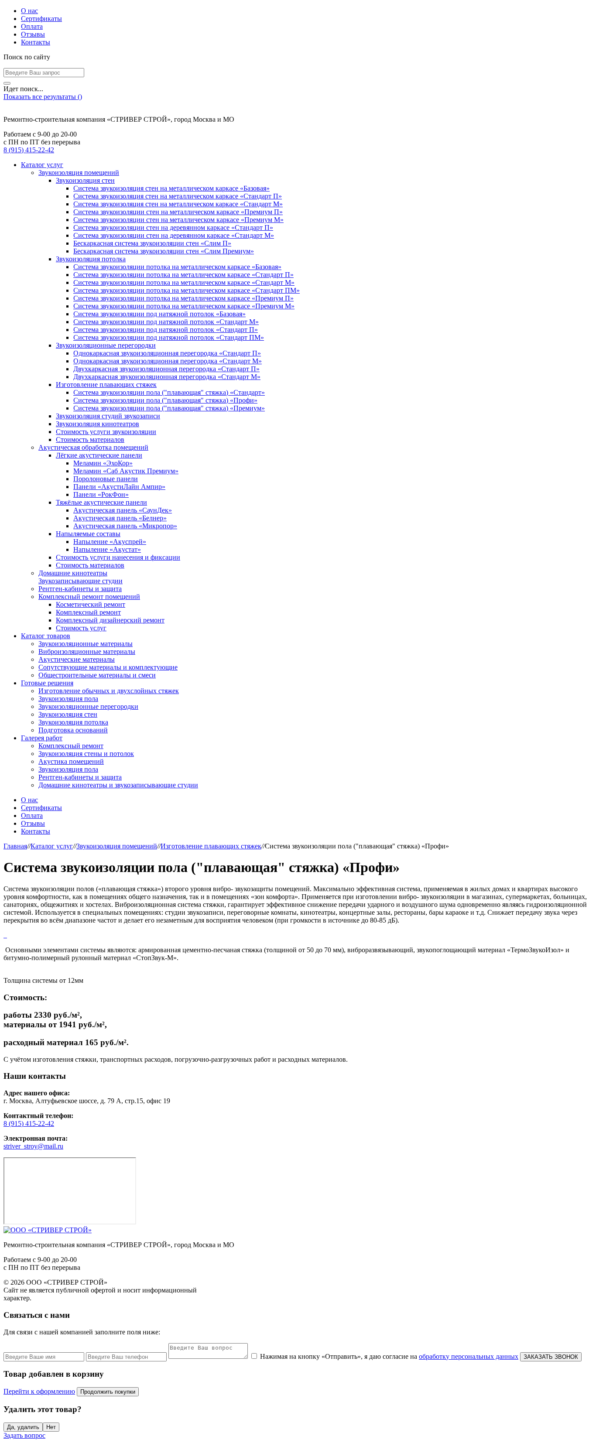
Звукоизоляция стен (85, 180)
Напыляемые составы (88, 533)
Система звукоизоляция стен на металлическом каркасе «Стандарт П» (177, 196)
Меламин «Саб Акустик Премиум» (125, 471)
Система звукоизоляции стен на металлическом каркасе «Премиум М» (178, 219)
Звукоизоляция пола (68, 698)
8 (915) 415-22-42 (28, 150)
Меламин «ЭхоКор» (103, 463)
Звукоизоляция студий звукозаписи (108, 416)
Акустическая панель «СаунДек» (122, 510)
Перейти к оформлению (39, 1391)
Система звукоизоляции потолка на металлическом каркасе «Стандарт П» (183, 274)
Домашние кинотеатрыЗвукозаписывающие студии (80, 577)
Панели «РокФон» (101, 494)
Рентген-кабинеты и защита (80, 588)
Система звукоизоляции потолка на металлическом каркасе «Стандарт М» (184, 282)
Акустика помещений (71, 761)
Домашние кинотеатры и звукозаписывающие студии (118, 785)
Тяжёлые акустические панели (101, 502)
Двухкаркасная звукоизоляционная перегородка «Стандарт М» (166, 376)
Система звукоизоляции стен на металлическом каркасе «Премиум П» (178, 211)
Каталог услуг (42, 164)
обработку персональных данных (468, 1356)
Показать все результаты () (42, 96)
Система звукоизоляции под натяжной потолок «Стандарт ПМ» (168, 337)
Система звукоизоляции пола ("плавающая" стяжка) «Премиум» (169, 408)
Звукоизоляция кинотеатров (97, 423)
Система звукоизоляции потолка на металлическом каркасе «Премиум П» (183, 298)
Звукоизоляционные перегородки (106, 345)
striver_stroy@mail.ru (33, 1146)
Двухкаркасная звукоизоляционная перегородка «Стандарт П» (166, 369)
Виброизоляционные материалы (86, 651)
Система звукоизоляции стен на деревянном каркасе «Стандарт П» (173, 227)
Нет (51, 1427)
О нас (29, 10)
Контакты (35, 42)
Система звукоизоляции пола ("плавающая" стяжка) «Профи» (165, 400)
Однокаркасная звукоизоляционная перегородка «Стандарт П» (167, 353)
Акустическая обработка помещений (93, 447)
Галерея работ (41, 738)
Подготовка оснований (73, 730)
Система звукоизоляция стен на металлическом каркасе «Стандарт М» (178, 204)
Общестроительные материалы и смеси (97, 675)
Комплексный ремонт (88, 612)
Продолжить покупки (107, 1391)
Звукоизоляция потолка (91, 259)
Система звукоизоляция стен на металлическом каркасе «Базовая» (171, 188)
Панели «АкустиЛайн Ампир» (119, 486)
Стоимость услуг (81, 628)
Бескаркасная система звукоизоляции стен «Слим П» (152, 243)
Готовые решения (47, 683)
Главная (15, 846)
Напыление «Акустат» (107, 549)
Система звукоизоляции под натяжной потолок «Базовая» (159, 314)
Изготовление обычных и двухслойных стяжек (108, 690)
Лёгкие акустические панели (99, 455)
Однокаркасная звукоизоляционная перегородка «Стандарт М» (167, 361)
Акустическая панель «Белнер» (120, 518)
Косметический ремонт (90, 604)
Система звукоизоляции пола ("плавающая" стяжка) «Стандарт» (169, 392)
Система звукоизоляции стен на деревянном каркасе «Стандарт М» (173, 235)
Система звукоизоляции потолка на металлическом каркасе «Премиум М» (184, 306)
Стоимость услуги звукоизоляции (106, 431)
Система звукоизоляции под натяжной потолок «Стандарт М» (166, 321)
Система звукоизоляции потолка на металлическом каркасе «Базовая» (177, 266)
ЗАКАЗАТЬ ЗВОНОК (551, 1357)
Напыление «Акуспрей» (109, 541)
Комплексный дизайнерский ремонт (110, 620)
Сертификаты (41, 18)
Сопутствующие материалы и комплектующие (108, 667)
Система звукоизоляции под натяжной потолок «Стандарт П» (165, 329)
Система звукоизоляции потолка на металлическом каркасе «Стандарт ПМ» (186, 290)
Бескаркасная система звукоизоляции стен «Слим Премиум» (163, 251)
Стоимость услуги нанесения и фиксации (118, 557)
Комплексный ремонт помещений (89, 596)
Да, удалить (23, 1427)
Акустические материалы (76, 659)
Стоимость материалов (90, 439)
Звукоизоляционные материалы (85, 643)
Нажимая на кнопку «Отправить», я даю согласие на (389, 1356)
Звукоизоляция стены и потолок (86, 753)
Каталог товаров (45, 635)
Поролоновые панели (105, 478)
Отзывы (33, 34)
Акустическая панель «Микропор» (125, 526)
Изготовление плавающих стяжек (106, 384)
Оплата (32, 26)
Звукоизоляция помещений (78, 172)
